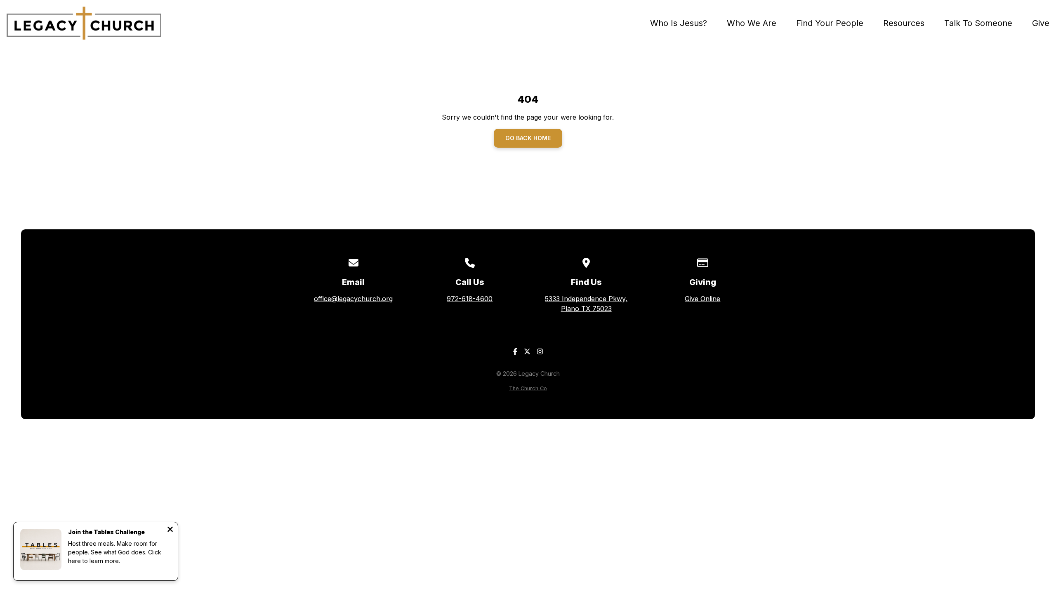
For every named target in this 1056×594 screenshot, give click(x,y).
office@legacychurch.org (353, 299)
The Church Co (528, 388)
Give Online (702, 299)
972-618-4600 (470, 299)
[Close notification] (170, 530)
